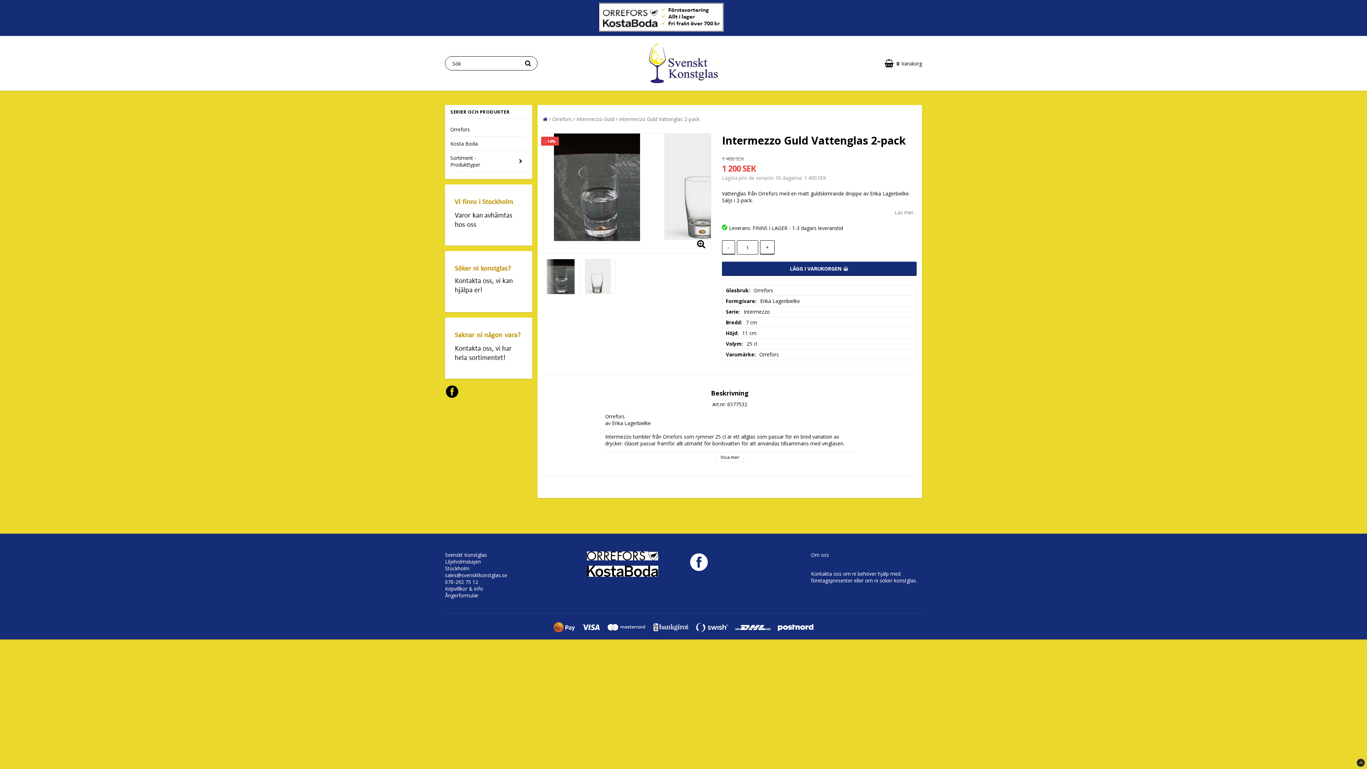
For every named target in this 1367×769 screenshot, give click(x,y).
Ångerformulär (461, 595)
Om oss (820, 554)
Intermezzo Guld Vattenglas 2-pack (659, 119)
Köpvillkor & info (464, 588)
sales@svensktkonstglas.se (476, 575)
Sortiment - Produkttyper (465, 161)
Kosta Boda (464, 143)
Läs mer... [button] (906, 212)
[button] (903, 63)
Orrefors (460, 129)
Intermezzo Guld (595, 119)
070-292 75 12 (461, 582)
